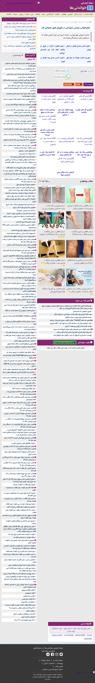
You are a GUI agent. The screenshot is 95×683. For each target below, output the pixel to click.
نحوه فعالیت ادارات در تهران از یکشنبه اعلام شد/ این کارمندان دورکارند (52, 50)
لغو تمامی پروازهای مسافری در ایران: (24, 614)
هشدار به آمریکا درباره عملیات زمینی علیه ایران (21, 74)
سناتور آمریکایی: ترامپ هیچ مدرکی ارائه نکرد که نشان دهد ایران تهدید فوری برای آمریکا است (19, 480)
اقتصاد (8, 14)
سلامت (27, 14)
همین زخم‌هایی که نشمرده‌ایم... (81, 311)
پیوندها (60, 663)
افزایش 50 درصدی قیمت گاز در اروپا (24, 207)
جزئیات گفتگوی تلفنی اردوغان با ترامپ (23, 443)
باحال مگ (89, 635)
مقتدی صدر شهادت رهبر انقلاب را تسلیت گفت (21, 507)
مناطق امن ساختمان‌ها (28, 602)
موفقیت (63, 14)
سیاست (14, 14)
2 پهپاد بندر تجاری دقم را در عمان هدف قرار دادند (20, 332)
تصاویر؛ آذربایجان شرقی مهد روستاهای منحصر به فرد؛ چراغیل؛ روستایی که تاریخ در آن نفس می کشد (19, 378)
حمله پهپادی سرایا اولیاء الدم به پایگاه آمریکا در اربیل (19, 573)
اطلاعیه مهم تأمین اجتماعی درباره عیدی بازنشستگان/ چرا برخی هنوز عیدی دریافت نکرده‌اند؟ (19, 81)
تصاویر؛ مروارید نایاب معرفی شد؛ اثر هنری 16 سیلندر (18, 361)
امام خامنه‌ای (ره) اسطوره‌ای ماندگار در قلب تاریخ (20, 204)
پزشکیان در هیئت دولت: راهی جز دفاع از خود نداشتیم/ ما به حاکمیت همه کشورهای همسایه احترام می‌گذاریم (20, 88)
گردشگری (50, 14)
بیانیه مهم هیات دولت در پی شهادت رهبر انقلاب (20, 504)
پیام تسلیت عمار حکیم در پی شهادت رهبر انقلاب (20, 551)
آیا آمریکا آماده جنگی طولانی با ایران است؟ (22, 608)
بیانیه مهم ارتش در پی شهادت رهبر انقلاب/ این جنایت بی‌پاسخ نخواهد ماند (21, 569)
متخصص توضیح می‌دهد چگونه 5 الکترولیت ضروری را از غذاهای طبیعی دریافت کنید (19, 257)
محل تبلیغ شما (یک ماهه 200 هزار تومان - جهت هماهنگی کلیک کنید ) (71, 630)
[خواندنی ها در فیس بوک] (52, 655)
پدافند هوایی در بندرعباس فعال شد (24, 537)
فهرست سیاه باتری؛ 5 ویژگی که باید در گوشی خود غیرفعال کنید (72, 335)
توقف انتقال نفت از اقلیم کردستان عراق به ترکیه (21, 196)
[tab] (30, 56)
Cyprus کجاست (68, 635)
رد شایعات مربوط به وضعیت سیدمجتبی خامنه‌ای (20, 193)
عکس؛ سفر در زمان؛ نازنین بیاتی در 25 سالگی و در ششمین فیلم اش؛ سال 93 (20, 409)
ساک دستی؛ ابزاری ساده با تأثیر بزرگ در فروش (20, 23)
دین (32, 14)
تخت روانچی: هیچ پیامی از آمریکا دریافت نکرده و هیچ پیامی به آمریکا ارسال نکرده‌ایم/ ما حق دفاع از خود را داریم (19, 123)
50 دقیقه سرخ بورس (28, 599)
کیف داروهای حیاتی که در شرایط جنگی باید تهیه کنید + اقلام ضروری (70, 323)
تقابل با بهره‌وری (30, 593)
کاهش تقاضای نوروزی (28, 590)
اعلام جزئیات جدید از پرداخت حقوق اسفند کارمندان (19, 236)
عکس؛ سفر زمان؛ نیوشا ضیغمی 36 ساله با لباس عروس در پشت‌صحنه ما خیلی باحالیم (21, 111)
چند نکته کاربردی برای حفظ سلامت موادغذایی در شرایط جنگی (72, 314)
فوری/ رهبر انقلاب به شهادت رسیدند (24, 484)
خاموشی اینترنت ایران (28, 617)
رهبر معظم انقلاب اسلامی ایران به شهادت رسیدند (20, 605)
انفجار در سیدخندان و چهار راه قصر (24, 341)
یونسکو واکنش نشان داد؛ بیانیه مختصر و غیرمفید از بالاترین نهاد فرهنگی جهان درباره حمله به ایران (20, 188)
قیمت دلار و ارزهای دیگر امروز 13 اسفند (23, 230)
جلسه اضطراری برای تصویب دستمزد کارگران (78, 317)
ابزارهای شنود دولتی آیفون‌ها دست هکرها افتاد (20, 168)
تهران (78, 84)
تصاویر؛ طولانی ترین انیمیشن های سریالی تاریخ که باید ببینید (72, 329)
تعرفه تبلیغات (45, 660)
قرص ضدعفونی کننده (27, 42)
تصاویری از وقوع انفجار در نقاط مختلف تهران (20, 344)
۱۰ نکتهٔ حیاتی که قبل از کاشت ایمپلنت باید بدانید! (19, 26)
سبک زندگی (78, 14)
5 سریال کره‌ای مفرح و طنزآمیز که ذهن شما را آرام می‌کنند (74, 332)
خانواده (57, 14)
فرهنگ (37, 14)
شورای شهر (68, 84)
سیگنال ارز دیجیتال (57, 635)
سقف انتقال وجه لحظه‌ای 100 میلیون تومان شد (20, 352)
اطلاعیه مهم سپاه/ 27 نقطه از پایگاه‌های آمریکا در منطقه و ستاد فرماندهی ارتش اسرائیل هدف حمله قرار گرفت (20, 579)
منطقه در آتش (30, 611)
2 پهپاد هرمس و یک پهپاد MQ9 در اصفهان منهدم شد (18, 171)
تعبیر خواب (59, 666)
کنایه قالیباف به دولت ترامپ (26, 77)
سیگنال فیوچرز (88, 639)
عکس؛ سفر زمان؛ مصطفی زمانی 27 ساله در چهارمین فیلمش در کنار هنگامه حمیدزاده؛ (19, 447)
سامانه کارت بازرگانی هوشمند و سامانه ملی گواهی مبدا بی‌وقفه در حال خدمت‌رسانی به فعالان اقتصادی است (20, 162)
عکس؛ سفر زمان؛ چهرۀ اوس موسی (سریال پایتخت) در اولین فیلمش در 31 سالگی (20, 268)
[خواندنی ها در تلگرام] (48, 655)
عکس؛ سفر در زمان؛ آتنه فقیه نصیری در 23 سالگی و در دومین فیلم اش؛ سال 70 (20, 464)
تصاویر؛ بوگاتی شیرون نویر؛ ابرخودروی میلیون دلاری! (18, 369)
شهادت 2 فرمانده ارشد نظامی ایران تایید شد (21, 534)
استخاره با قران (49, 663)
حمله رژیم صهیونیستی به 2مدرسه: (24, 620)
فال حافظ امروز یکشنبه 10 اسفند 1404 (23, 388)
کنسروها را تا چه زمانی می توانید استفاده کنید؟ (21, 233)
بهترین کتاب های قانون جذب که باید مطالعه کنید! (19, 33)
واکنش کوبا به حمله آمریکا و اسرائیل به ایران (21, 565)
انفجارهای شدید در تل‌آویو (27, 151)
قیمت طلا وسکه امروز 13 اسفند (25, 222)
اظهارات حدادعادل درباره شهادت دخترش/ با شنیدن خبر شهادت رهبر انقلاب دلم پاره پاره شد (20, 547)
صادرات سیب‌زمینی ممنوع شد (25, 210)
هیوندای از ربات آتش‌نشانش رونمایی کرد (22, 157)
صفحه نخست (88, 14)
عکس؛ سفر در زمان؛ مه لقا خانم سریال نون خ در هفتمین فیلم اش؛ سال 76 (21, 392)
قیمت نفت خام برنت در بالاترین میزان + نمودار (21, 213)
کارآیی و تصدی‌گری (29, 596)
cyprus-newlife (80, 635)
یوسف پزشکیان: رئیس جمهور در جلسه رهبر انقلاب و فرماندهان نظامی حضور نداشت (20, 336)
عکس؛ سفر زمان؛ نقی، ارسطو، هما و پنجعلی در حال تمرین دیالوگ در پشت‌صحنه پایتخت (19, 146)
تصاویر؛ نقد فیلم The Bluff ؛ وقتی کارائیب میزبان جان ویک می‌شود (70, 320)
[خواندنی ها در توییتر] (61, 655)
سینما (43, 14)
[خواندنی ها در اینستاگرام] (56, 655)
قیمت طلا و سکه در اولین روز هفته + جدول (78, 326)
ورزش (21, 14)
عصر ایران (83, 71)
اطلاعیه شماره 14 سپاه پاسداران (25, 184)
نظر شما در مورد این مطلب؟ (63, 342)
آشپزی (70, 14)
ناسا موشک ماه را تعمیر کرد (27, 154)
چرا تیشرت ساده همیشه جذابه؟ (24, 30)
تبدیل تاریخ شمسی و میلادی (52, 669)
